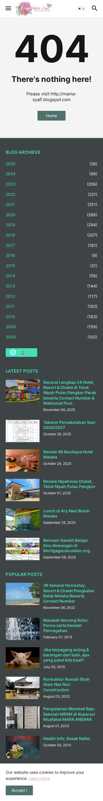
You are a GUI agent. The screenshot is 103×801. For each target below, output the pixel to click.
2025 (51, 163)
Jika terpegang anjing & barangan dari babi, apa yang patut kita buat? (66, 654)
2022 (51, 194)
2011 (51, 306)
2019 (51, 224)
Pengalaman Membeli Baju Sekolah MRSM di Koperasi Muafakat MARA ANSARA (69, 713)
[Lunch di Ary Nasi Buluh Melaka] (22, 519)
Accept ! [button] (19, 790)
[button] (8, 8)
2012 (51, 296)
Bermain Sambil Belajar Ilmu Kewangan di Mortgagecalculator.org (66, 545)
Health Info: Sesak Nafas (66, 738)
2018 (51, 235)
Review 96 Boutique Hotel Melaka (68, 454)
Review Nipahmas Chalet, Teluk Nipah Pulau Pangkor (69, 484)
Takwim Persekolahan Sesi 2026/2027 (69, 425)
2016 (51, 255)
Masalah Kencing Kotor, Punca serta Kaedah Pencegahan (66, 625)
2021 (51, 204)
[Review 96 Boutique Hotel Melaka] (22, 460)
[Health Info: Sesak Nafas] (22, 747)
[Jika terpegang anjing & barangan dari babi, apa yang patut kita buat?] (22, 658)
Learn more (39, 778)
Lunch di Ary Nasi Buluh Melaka (66, 513)
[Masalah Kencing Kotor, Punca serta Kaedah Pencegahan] (22, 629)
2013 (51, 286)
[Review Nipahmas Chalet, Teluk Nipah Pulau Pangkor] (22, 490)
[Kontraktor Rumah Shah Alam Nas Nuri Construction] (22, 688)
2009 (51, 326)
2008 (51, 336)
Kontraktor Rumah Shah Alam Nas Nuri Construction (66, 684)
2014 (51, 275)
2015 (51, 265)
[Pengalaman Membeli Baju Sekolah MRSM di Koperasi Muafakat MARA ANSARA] (22, 717)
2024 (51, 173)
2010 (51, 316)
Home (51, 115)
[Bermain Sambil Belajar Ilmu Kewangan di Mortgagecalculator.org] (22, 549)
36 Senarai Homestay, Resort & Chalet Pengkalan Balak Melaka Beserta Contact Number (68, 593)
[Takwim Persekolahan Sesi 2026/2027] (22, 431)
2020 (51, 214)
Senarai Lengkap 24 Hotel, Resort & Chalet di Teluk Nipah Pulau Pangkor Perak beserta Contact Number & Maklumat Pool (69, 393)
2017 (51, 245)
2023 (51, 184)
